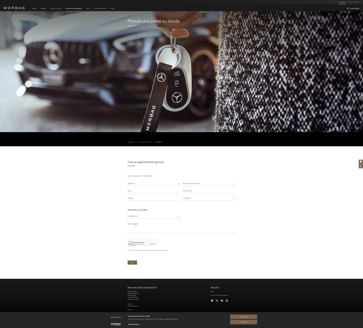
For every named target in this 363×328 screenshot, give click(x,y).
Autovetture (131, 142)
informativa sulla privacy (151, 250)
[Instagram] (212, 300)
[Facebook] (217, 300)
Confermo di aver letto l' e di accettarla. (148, 250)
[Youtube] (221, 300)
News (212, 291)
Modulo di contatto (133, 299)
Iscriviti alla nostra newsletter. (219, 295)
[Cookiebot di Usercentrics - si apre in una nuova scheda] (116, 324)
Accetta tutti (243, 317)
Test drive (159, 142)
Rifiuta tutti (243, 322)
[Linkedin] (226, 300)
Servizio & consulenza (145, 142)
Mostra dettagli (133, 324)
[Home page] (17, 8)
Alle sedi (130, 310)
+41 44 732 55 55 (132, 297)
